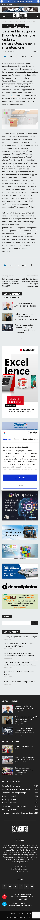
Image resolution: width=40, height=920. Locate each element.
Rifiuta (20, 485)
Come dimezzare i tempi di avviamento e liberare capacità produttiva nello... (25, 730)
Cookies (12, 913)
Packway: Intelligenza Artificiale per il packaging (20, 637)
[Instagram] (4, 886)
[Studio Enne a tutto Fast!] (7, 749)
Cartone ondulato (29, 21)
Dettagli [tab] (17, 439)
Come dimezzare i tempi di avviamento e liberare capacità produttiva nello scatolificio (19, 654)
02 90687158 (21, 866)
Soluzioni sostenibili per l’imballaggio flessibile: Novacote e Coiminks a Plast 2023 (10, 282)
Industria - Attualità (23, 27)
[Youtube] (32, 886)
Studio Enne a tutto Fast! (24, 746)
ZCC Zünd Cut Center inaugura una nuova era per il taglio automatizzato (29, 282)
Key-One (30, 917)
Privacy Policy (21, 913)
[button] (3, 16)
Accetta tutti (20, 478)
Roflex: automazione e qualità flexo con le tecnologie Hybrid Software (25, 316)
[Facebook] (21, 886)
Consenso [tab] (7, 439)
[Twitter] (26, 886)
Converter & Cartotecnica (9, 27)
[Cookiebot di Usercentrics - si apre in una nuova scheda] (28, 432)
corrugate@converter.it (20, 871)
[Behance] (10, 886)
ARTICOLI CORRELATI (12, 294)
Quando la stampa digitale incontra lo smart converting (19, 673)
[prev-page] (17, 338)
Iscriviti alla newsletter (22, 896)
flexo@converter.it (21, 869)
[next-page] (21, 338)
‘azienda (13, 95)
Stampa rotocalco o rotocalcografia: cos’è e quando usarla (24, 770)
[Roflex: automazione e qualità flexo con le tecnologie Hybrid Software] (7, 317)
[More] (31, 56)
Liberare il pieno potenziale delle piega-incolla (19, 682)
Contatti (29, 913)
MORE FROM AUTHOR (12, 297)
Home (4, 21)
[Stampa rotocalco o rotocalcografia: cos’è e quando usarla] (7, 771)
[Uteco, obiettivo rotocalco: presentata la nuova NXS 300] (7, 760)
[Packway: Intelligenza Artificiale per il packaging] (7, 306)
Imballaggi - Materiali (14, 21)
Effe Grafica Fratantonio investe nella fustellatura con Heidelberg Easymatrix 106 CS (20, 664)
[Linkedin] (15, 886)
